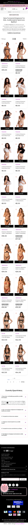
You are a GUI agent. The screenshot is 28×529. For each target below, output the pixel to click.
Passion (18, 63)
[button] (13, 39)
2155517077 (17, 1)
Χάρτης (3, 460)
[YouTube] (13, 485)
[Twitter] (17, 485)
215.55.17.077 (7, 461)
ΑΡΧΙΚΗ (9, 12)
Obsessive (5, 63)
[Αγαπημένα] (2, 43)
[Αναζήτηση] (5, 9)
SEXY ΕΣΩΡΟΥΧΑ (16, 12)
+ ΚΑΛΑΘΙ (7, 60)
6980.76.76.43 (6, 463)
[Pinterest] (10, 485)
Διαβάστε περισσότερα (14, 33)
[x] (3, 444)
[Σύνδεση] (23, 9)
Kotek (3, 333)
